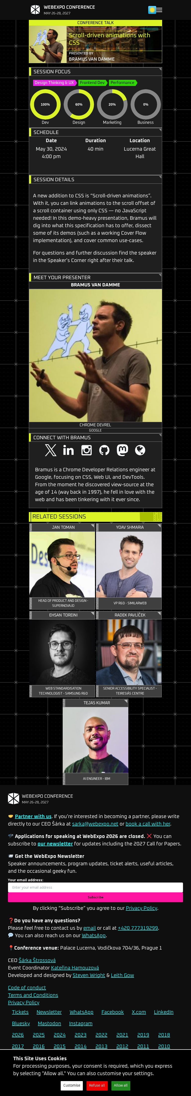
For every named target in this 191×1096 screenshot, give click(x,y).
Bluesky (21, 1023)
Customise (71, 1085)
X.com (139, 1012)
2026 (18, 1035)
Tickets (20, 1012)
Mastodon (49, 1023)
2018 (164, 1035)
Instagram (81, 1023)
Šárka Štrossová (37, 960)
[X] (51, 451)
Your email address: (25, 879)
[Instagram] (87, 451)
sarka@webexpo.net (95, 824)
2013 (101, 1046)
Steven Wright (89, 975)
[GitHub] (104, 451)
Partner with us (33, 816)
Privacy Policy (141, 908)
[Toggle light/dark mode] (152, 10)
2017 (18, 1046)
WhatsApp (94, 935)
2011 (143, 1046)
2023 (81, 1035)
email (89, 928)
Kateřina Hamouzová (75, 967)
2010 (164, 1046)
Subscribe (95, 897)
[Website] (140, 451)
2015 (60, 1046)
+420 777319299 (138, 928)
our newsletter (55, 843)
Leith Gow (122, 975)
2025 (39, 1035)
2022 (101, 1035)
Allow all (121, 1085)
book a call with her (148, 824)
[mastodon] (122, 451)
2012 (122, 1046)
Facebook (112, 1012)
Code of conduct (27, 987)
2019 (143, 1035)
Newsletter (49, 1012)
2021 (122, 1035)
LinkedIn (164, 1012)
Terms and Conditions (33, 995)
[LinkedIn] (69, 451)
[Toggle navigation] (159, 10)
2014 (81, 1046)
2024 (60, 1035)
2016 (39, 1046)
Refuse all (97, 1085)
